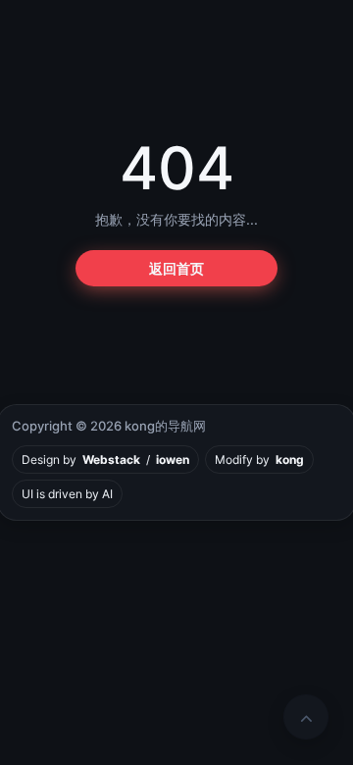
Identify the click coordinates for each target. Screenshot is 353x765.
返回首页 (176, 268)
